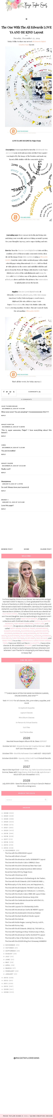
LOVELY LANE (39, 624)
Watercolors (17, 304)
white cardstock (28, 257)
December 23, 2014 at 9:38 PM (13, 427)
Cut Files (26, 727)
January (10, 974)
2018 (6, 836)
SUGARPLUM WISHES (12, 631)
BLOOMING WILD (27, 631)
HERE (35, 749)
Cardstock (18, 295)
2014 (6, 848)
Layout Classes (26, 713)
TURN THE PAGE (18, 638)
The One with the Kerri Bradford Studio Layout (22, 916)
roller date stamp (39, 295)
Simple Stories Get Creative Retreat (31, 746)
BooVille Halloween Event (24, 753)
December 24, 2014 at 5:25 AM (13, 447)
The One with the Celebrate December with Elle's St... (24, 900)
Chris (3, 445)
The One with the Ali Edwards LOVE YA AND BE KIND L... (24, 881)
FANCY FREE (7, 641)
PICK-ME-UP (6, 638)
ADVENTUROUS (42, 628)
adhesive (33, 263)
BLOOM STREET (14, 636)
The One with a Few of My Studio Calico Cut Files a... (24, 938)
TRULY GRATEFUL (26, 636)
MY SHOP (28, 645)
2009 (6, 989)
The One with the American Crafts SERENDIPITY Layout (25, 859)
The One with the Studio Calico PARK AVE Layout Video (25, 894)
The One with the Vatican (14, 919)
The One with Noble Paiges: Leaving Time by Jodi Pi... (24, 922)
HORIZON (37, 636)
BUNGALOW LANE (20, 633)
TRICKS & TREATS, (29, 628)
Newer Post (7, 549)
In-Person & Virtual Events (26, 723)
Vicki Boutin (32, 772)
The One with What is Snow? (15, 856)
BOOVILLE (38, 621)
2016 (6, 842)
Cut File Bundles (26, 732)
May (8, 962)
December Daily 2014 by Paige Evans (18, 872)
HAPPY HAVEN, (16, 628)
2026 (6, 813)
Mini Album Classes (26, 718)
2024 (6, 819)
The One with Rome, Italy (14, 925)
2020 (6, 830)
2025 (6, 816)
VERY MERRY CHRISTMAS (23, 624)
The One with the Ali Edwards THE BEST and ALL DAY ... (25, 888)
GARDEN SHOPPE (42, 631)
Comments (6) (34, 392)
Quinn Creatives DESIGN (41, 1116)
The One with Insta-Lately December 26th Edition (23, 869)
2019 (6, 833)
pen (30, 295)
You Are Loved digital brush (28, 250)
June (8, 959)
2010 (6, 986)
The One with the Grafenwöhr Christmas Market (22, 913)
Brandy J (5, 499)
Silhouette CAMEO (32, 311)
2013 (6, 978)
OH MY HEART (30, 638)
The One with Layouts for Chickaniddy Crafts (22, 907)
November (11, 945)
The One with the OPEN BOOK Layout (18, 853)
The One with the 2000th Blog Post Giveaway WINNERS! (25, 941)
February (10, 971)
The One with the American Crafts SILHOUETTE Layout (25, 935)
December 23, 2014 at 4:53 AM (13, 408)
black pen (10, 279)
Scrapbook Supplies (26, 708)
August (9, 954)
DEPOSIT (43, 741)
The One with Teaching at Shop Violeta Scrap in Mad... (25, 932)
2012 (6, 980)
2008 (6, 992)
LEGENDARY (8, 626)
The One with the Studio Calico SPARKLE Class (22, 862)
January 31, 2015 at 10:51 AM (13, 502)
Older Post (46, 549)
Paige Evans (22, 772)
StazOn (8, 308)
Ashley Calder (7, 463)
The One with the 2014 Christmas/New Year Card (23, 866)
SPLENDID (8, 633)
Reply (3, 415)
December (11, 850)
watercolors (43, 279)
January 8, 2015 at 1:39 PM (12, 484)
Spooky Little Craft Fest (28, 758)
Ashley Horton (7, 424)
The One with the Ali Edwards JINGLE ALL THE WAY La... (25, 928)
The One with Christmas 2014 (16, 875)
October (10, 948)
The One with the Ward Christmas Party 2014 (21, 897)
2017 (6, 839)
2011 (6, 983)
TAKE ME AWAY (42, 638)
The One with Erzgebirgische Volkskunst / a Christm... (25, 891)
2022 (6, 825)
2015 (6, 845)
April (8, 965)
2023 (6, 822)
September (11, 951)
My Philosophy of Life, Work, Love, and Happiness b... (24, 884)
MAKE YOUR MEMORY (29, 619)
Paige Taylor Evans (12, 1116)
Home (26, 549)
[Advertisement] (26, 1023)
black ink (16, 276)
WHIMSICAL (46, 636)
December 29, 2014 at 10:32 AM (14, 465)
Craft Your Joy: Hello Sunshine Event (34, 770)
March (9, 968)
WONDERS (32, 633)
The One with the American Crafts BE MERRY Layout (24, 910)
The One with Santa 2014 (14, 903)
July (8, 956)
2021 (6, 827)
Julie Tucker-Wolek (9, 406)
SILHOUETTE (34, 643)
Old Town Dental (10, 614)
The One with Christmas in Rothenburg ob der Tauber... (25, 878)
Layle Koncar (44, 772)
